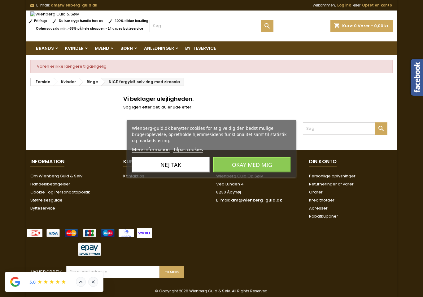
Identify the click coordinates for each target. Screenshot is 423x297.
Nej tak (170, 164)
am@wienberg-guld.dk (74, 5)
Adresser (318, 208)
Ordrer (316, 192)
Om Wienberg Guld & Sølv (56, 176)
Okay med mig (252, 164)
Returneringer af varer (331, 184)
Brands (45, 48)
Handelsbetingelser (50, 184)
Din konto (323, 161)
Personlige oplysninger (332, 176)
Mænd (102, 48)
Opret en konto (377, 5)
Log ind (344, 5)
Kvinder (74, 48)
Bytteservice (200, 48)
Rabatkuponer (323, 216)
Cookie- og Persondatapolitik (60, 192)
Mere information (151, 149)
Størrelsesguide (46, 200)
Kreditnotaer (321, 200)
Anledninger (159, 48)
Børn (126, 48)
